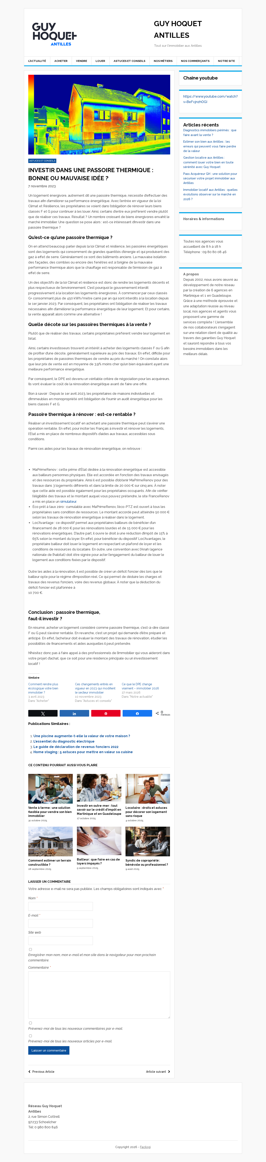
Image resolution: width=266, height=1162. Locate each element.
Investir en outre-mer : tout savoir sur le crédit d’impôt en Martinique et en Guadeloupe (99, 809)
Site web (34, 932)
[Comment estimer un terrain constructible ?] (50, 855)
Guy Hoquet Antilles (178, 29)
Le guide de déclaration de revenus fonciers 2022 (75, 747)
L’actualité (37, 61)
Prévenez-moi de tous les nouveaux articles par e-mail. (70, 1041)
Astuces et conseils (129, 61)
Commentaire (39, 968)
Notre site (226, 61)
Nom (32, 898)
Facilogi (145, 1147)
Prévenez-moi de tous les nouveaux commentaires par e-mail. (75, 1029)
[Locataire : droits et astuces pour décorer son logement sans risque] (148, 802)
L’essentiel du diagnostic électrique (64, 741)
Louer (100, 61)
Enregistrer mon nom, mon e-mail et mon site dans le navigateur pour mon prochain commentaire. (92, 957)
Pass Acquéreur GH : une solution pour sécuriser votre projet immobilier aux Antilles (210, 178)
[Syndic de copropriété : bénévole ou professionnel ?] (148, 855)
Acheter (61, 61)
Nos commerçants (195, 61)
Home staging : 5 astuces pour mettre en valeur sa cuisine (83, 752)
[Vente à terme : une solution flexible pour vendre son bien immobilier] (50, 802)
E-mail (34, 915)
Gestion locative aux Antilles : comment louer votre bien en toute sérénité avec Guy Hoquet (208, 162)
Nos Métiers (163, 61)
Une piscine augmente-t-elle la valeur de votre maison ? (81, 736)
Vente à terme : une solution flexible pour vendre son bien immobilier (50, 812)
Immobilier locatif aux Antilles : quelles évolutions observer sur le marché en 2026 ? (210, 194)
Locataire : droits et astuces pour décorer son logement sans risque (146, 812)
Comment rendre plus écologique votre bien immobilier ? (43, 688)
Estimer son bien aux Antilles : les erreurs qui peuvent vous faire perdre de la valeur (209, 146)
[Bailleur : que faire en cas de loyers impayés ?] (99, 854)
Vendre (81, 61)
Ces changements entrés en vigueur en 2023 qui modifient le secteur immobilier (95, 688)
